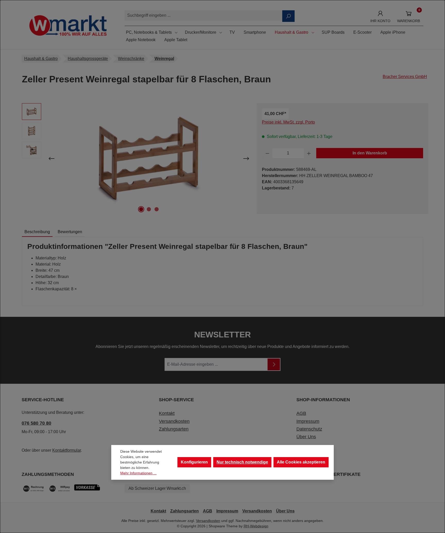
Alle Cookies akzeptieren (301, 462)
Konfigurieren (194, 462)
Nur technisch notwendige (242, 462)
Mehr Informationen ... (138, 473)
